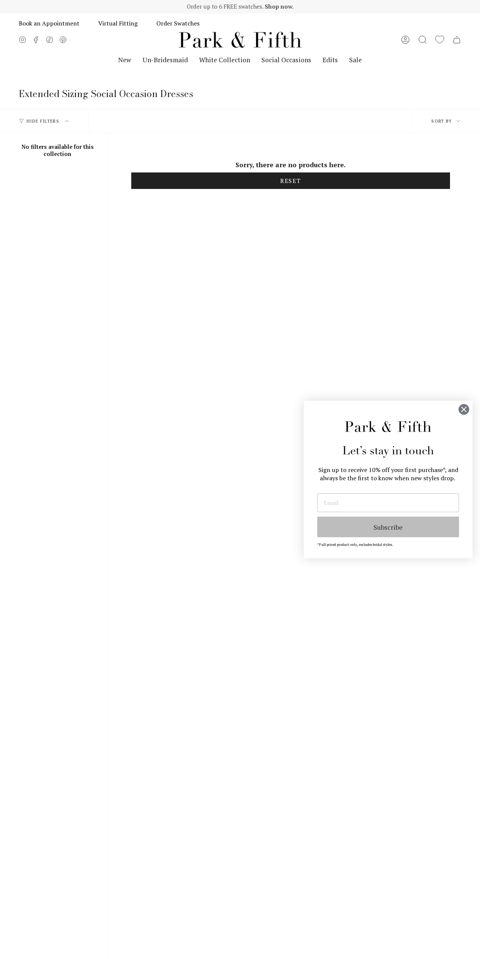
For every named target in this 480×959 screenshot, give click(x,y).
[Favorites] (439, 39)
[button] (422, 39)
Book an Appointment (49, 23)
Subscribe (388, 527)
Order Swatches (178, 23)
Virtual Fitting (118, 23)
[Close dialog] (464, 409)
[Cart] (456, 39)
